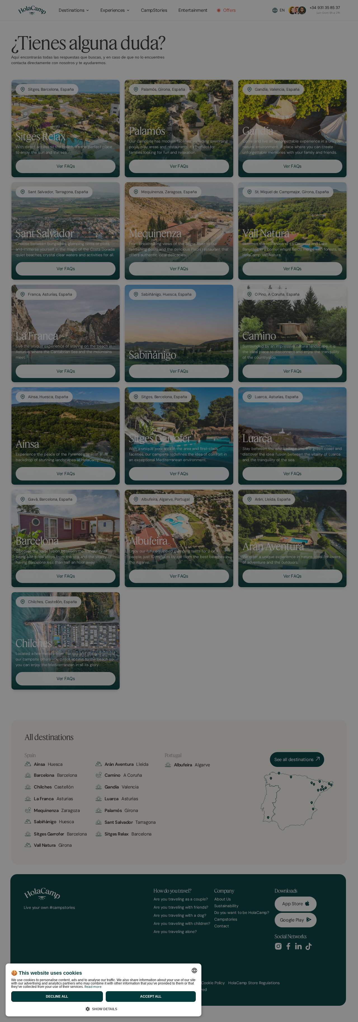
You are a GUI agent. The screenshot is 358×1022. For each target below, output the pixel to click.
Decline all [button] (57, 996)
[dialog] (103, 989)
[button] (103, 1008)
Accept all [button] (150, 996)
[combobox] (194, 970)
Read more (93, 986)
